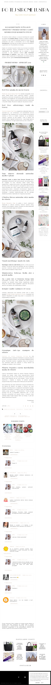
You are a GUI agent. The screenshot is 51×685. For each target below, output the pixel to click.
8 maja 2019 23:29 (22, 559)
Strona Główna (9, 1)
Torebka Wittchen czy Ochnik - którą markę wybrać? (19, 646)
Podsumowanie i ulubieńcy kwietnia (24, 416)
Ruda (11, 450)
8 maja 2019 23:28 (22, 534)
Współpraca (43, 1)
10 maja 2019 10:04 (21, 597)
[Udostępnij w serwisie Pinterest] (33, 406)
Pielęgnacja (18, 1)
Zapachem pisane (15, 575)
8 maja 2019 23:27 (22, 484)
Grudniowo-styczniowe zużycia (28, 435)
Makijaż (25, 1)
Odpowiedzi (9, 457)
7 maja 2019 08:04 (19, 450)
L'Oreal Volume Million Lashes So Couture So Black (43, 170)
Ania (13, 460)
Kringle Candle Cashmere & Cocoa (16, 294)
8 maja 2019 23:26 (22, 460)
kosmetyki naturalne (9, 409)
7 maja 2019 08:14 (22, 472)
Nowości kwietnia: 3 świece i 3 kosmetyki (11, 416)
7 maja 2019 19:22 (27, 575)
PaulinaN (13, 472)
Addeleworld (14, 522)
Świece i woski (33, 1)
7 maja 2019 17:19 (24, 522)
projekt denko (28, 409)
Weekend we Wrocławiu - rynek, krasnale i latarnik (42, 657)
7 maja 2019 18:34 (20, 546)
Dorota (12, 497)
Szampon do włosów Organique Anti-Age (15, 356)
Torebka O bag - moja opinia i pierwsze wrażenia (42, 646)
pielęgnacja (20, 409)
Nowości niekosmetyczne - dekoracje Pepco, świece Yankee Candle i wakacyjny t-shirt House (44, 231)
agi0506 (12, 597)
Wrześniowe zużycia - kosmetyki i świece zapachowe (8, 437)
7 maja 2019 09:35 (21, 497)
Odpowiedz (14, 454)
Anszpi (12, 546)
